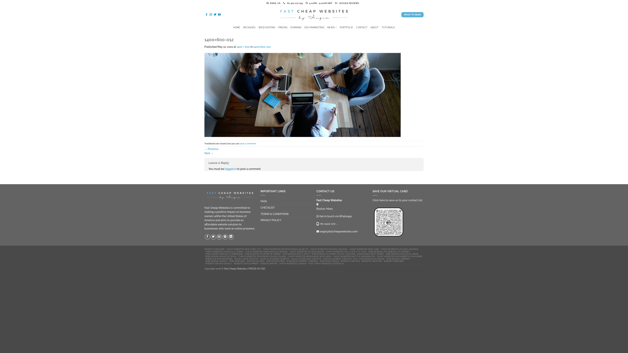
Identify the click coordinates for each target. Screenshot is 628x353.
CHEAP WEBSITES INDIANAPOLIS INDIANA (266, 251)
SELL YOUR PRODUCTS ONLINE (369, 259)
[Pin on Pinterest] (225, 237)
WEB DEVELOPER (255, 261)
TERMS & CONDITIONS (275, 214)
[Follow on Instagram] (210, 14)
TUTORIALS (388, 27)
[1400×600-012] (302, 94)
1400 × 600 (243, 46)
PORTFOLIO (346, 27)
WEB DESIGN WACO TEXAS (296, 254)
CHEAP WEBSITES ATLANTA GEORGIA (399, 249)
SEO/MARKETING (314, 27)
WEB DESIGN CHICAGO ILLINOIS (402, 254)
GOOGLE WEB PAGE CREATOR (306, 259)
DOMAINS (295, 27)
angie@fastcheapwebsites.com (338, 231)
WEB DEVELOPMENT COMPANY (302, 261)
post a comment (248, 143)
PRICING (283, 27)
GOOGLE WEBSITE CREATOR (337, 259)
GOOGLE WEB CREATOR (246, 259)
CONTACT (361, 27)
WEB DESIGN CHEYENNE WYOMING (263, 254)
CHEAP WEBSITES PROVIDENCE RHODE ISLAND (262, 256)
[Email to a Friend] (219, 237)
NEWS (331, 27)
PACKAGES (249, 27)
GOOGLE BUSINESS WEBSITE (274, 259)
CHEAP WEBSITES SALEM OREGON (306, 251)
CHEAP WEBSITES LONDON (293, 263)
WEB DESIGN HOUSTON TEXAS (221, 256)
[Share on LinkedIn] (231, 237)
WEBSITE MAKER (268, 263)
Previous (211, 149)
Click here (379, 200)
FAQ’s (264, 201)
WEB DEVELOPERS (275, 261)
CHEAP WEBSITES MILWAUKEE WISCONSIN (309, 256)
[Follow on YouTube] (219, 14)
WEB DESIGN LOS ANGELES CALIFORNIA (388, 251)
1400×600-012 (262, 46)
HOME (236, 27)
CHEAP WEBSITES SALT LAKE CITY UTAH (346, 251)
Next (208, 153)
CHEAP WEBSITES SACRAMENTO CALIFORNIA (399, 256)
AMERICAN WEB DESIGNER (219, 259)
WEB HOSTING (266, 27)
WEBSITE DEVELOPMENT (246, 263)
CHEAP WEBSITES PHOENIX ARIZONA (329, 249)
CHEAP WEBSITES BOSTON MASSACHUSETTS (285, 249)
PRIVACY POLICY (271, 220)
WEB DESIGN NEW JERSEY (370, 254)
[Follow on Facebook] (206, 14)
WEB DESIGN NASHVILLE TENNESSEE (224, 254)
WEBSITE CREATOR (350, 261)
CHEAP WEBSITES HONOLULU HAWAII (224, 251)
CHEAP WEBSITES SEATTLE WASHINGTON (354, 256)
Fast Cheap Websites (217, 207)
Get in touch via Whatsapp (335, 216)
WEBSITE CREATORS (371, 261)
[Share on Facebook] (207, 237)
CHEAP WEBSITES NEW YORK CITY (243, 249)
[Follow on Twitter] (215, 14)
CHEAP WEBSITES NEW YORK (364, 249)
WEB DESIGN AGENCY (216, 261)
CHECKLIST (268, 207)
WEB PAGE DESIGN (329, 261)
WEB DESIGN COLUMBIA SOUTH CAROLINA (333, 254)
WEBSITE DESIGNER (214, 249)
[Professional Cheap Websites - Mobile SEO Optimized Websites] (314, 15)
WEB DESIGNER (237, 261)
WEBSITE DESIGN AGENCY (218, 263)
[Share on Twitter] (213, 237)
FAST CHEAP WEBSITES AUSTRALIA (326, 263)
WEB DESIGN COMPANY (398, 259)
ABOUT (374, 27)
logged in (230, 168)
